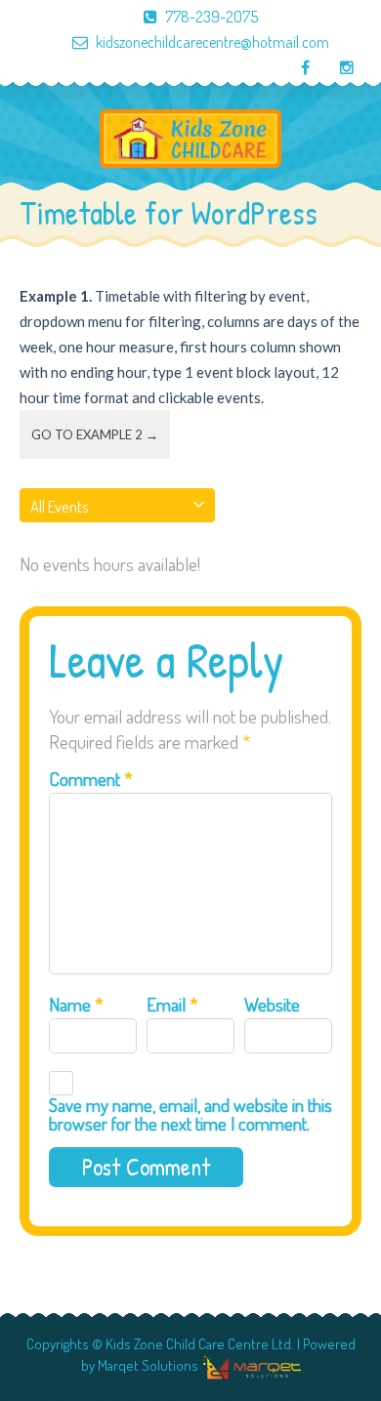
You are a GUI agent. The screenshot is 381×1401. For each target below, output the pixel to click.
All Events (59, 506)
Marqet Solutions (148, 1365)
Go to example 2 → (94, 434)
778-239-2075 (211, 16)
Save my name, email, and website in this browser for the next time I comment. (190, 1114)
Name (76, 1004)
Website (272, 1004)
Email (172, 1004)
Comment (91, 778)
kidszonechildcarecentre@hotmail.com (212, 42)
